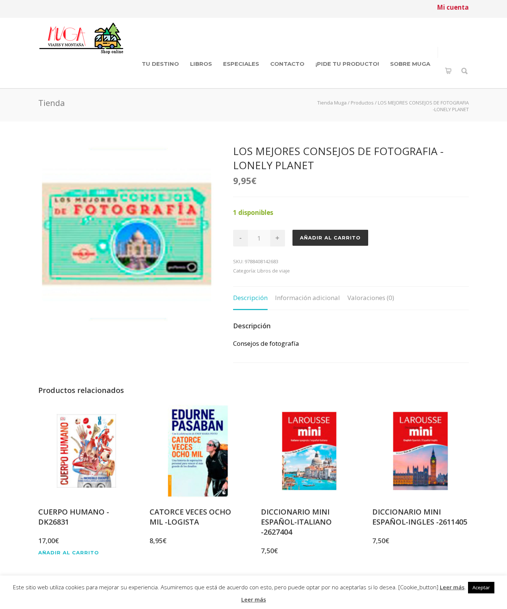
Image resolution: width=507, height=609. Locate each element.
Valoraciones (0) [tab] (370, 297)
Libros (201, 63)
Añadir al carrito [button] (68, 552)
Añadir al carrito (330, 238)
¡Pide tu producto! (347, 63)
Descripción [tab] (250, 297)
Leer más (452, 587)
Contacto (287, 63)
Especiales (241, 63)
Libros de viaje (273, 270)
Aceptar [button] (481, 587)
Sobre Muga (410, 63)
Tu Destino (160, 63)
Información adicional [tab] (307, 297)
